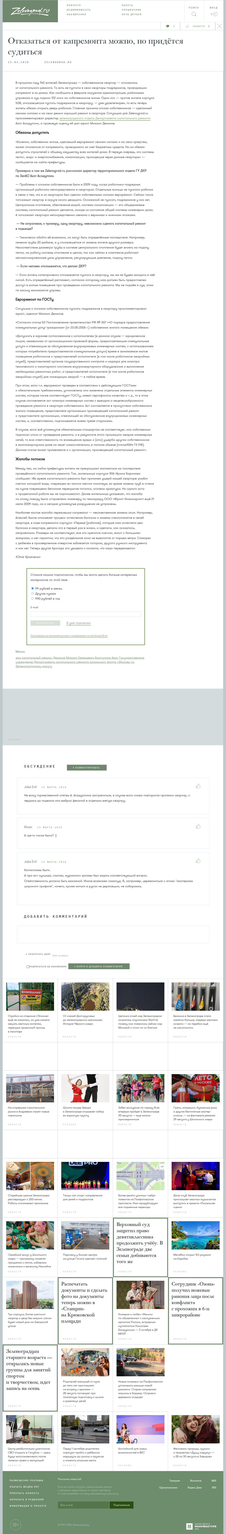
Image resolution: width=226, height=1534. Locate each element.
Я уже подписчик (78, 623)
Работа (127, 5)
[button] (45, 623)
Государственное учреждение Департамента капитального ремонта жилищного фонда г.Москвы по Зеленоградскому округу (80, 662)
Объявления (76, 14)
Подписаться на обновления (48, 967)
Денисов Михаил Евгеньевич (73, 658)
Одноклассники (168, 1487)
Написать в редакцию (27, 1499)
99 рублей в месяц (48, 588)
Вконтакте (195, 1480)
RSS (214, 1487)
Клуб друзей (132, 14)
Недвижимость (79, 9)
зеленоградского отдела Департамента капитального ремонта (104, 118)
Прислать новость (24, 1493)
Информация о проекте (28, 1506)
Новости (74, 5)
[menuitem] (85, 5)
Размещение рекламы (26, 1480)
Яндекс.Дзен (195, 1487)
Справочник (132, 9)
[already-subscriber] (78, 623)
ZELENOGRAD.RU (58, 62)
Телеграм (174, 1480)
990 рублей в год (47, 598)
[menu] (113, 10)
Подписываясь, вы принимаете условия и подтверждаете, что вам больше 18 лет (69, 635)
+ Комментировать (86, 767)
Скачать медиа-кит (25, 1486)
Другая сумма (45, 593)
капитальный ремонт (37, 658)
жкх (18, 658)
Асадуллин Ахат (106, 658)
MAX (214, 1480)
